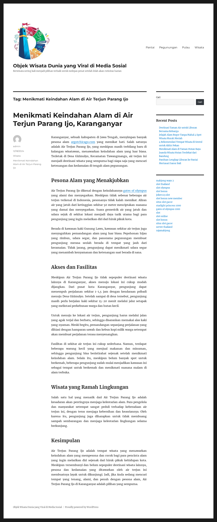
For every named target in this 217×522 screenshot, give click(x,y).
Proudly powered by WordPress (81, 507)
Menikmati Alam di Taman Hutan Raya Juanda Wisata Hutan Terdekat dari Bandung (180, 153)
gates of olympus (135, 190)
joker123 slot (163, 194)
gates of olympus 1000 (168, 209)
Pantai (150, 47)
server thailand (164, 227)
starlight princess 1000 (168, 205)
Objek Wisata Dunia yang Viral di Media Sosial (69, 66)
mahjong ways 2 (165, 180)
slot (158, 212)
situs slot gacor (164, 202)
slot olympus (163, 187)
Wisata (199, 47)
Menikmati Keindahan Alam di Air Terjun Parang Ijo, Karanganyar (73, 119)
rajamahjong (163, 230)
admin (17, 146)
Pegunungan (168, 47)
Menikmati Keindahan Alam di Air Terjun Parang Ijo (27, 164)
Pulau (186, 47)
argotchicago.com (83, 142)
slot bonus (161, 191)
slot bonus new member (169, 198)
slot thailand (163, 184)
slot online (162, 216)
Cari (158, 97)
